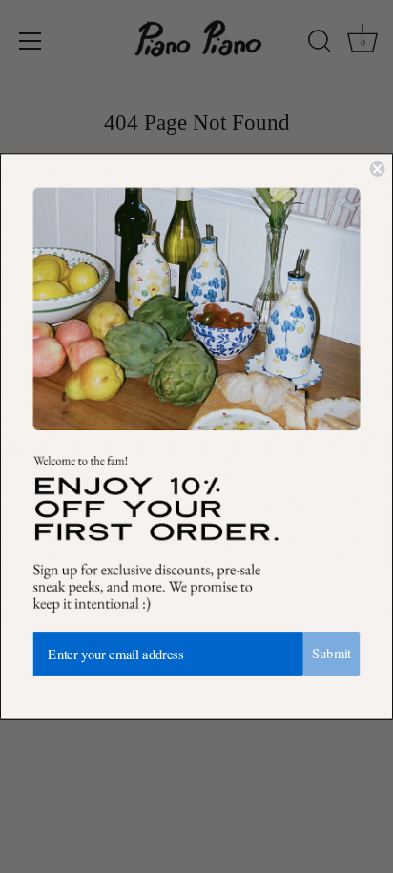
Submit (331, 653)
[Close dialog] (376, 168)
